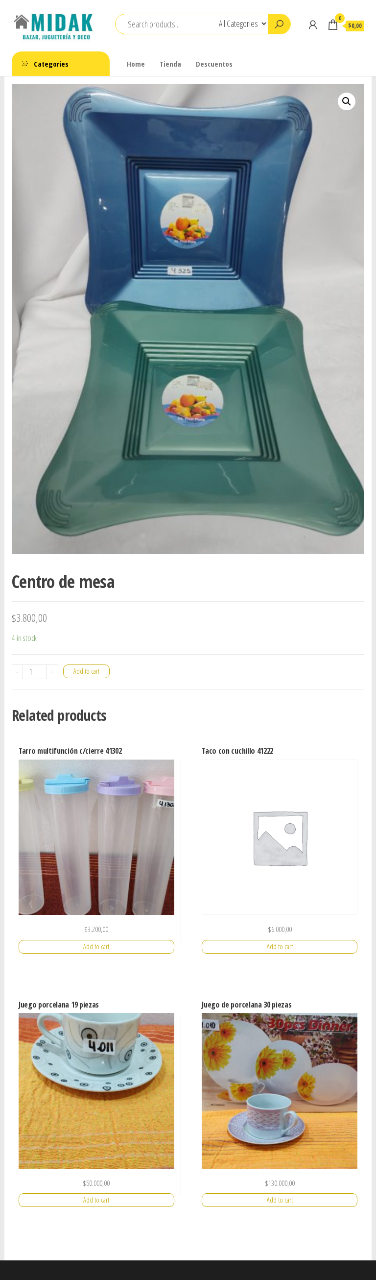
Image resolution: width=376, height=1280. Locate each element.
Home (136, 64)
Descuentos (214, 64)
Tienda (170, 64)
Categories (51, 64)
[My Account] (312, 24)
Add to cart (86, 671)
